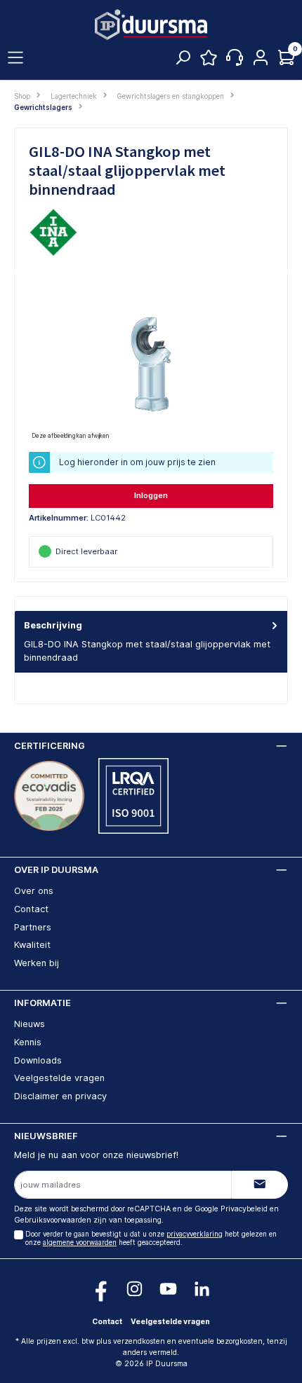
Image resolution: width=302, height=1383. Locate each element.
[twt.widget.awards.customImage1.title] (49, 796)
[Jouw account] (260, 58)
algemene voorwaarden (80, 1242)
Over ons (33, 891)
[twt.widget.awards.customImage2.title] (133, 796)
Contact (31, 909)
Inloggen (151, 495)
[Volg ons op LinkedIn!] (202, 1289)
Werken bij (36, 963)
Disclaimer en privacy (60, 1096)
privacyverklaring (194, 1234)
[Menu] (15, 58)
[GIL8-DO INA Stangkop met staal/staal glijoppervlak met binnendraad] (151, 364)
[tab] (151, 642)
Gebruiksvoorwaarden (52, 1220)
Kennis (27, 1042)
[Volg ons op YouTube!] (168, 1289)
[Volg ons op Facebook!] (101, 1289)
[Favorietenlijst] (208, 61)
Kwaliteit (32, 945)
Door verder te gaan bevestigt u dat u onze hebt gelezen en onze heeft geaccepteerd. (151, 1238)
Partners (32, 927)
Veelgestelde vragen (59, 1078)
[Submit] (260, 1185)
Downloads (38, 1060)
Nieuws (29, 1024)
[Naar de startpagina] (151, 25)
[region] (151, 364)
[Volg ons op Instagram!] (134, 1289)
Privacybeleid (244, 1208)
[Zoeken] (182, 61)
